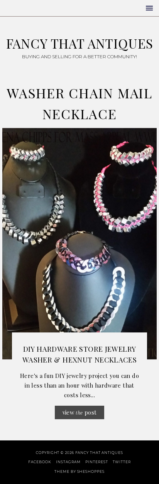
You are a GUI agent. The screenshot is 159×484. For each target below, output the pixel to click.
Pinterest (96, 462)
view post (80, 412)
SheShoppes (91, 471)
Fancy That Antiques (79, 43)
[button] (149, 8)
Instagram (68, 462)
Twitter (121, 462)
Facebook (39, 462)
